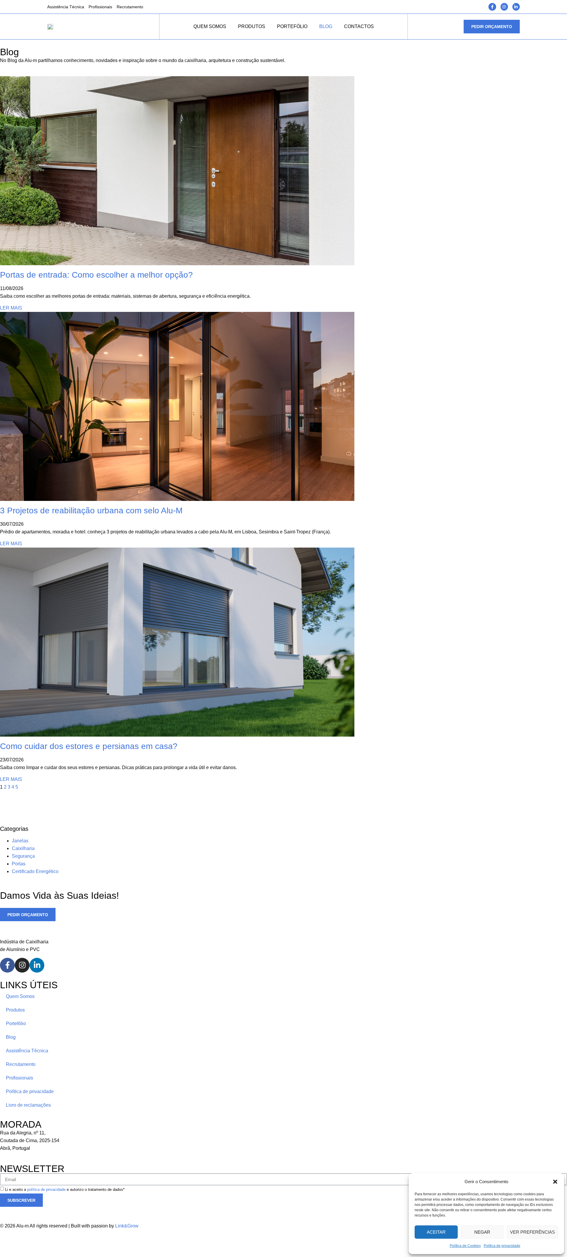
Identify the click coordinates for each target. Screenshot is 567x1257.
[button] (555, 1182)
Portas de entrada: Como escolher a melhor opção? (96, 274)
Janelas (20, 840)
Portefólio (292, 26)
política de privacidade (46, 1189)
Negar (482, 1232)
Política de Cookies (465, 1246)
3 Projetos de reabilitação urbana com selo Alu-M (91, 510)
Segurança (23, 856)
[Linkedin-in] (516, 6)
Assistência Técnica (65, 6)
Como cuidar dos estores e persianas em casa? (88, 746)
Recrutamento (130, 6)
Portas (18, 863)
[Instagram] (504, 6)
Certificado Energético (35, 871)
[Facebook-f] (492, 6)
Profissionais (100, 6)
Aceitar (436, 1232)
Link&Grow (127, 1225)
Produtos (251, 26)
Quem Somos (209, 26)
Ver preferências (532, 1232)
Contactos (359, 26)
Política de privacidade (502, 1246)
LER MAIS (11, 307)
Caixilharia (23, 848)
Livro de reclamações (28, 1105)
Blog (325, 26)
